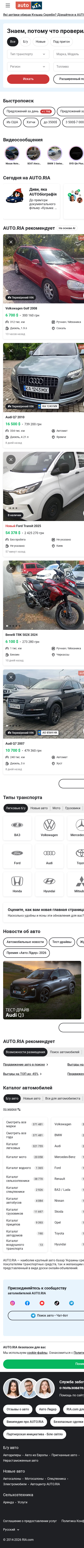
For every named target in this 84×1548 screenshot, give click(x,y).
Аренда (8, 1502)
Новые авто (39, 808)
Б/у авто (12, 1098)
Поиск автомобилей (64, 1052)
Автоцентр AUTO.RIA (45, 1484)
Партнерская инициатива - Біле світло (35, 1434)
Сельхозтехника (18, 1494)
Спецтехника (56, 1479)
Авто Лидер (47, 1409)
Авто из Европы (36, 1455)
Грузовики (72, 808)
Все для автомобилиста (62, 1098)
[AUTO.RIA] (29, 5)
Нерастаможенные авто (20, 1460)
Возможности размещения (25, 1052)
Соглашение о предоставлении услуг (30, 1521)
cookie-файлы (37, 1353)
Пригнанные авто (64, 1455)
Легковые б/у (16, 808)
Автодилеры (12, 1455)
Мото (56, 808)
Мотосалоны (34, 1479)
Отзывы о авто (18, 1409)
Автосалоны (12, 1479)
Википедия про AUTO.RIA (25, 1422)
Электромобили (15, 1484)
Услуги (22, 1502)
